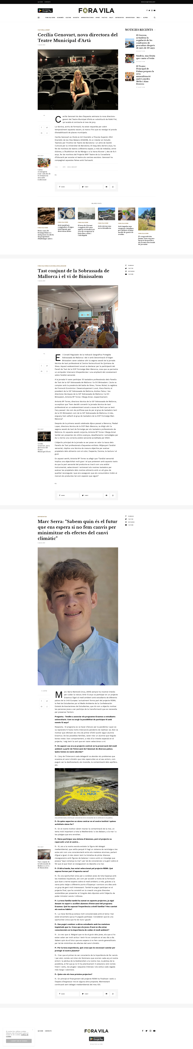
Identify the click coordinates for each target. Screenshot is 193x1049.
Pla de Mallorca (54, 266)
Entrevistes (42, 516)
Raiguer (63, 266)
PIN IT (87, 794)
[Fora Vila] (96, 10)
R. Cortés (44, 690)
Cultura (41, 30)
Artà (64, 167)
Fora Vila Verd (43, 227)
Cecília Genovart (72, 167)
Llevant (47, 30)
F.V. (44, 115)
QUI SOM (40, 2)
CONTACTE (47, 2)
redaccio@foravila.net (148, 2)
